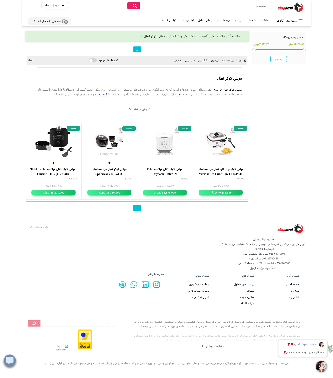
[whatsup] (133, 284)
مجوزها (250, 291)
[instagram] (156, 284)
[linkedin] (145, 284)
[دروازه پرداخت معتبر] (85, 339)
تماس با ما (240, 20)
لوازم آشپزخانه (206, 36)
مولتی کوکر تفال (154, 36)
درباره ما (254, 20)
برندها (226, 20)
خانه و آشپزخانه (229, 36)
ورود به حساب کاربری (198, 291)
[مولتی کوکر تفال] (290, 7)
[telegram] (122, 284)
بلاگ (265, 20)
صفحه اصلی (292, 284)
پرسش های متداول (208, 20)
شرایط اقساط (247, 303)
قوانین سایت (187, 20)
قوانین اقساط (169, 20)
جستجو (279, 59)
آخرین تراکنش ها (200, 297)
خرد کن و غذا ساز (181, 36)
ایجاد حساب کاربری (199, 284)
